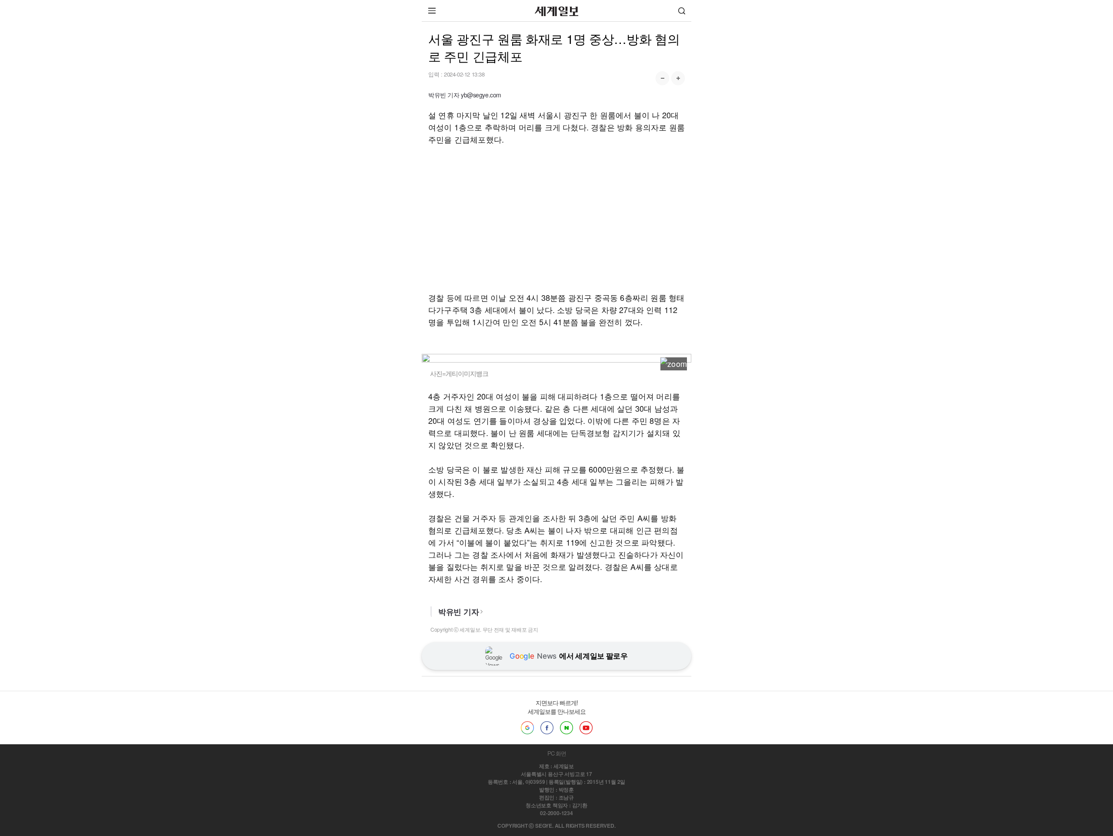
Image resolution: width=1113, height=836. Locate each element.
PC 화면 (556, 753)
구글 (527, 727)
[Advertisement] (556, 218)
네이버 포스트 (566, 727)
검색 (681, 10)
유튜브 (586, 727)
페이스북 (546, 727)
